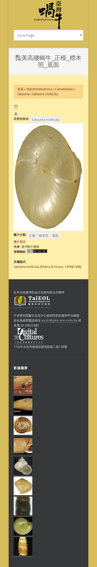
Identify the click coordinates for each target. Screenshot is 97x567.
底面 (55, 235)
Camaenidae (64, 89)
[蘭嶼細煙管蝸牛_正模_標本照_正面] (23, 554)
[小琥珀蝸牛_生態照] (23, 393)
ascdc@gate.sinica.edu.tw (59, 320)
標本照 (43, 235)
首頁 (20, 89)
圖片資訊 (20, 242)
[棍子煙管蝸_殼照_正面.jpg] (23, 514)
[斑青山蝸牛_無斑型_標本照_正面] (23, 474)
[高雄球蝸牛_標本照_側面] (23, 494)
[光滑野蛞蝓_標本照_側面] (23, 413)
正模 (32, 235)
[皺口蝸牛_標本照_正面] (23, 454)
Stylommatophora (39, 89)
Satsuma (23, 94)
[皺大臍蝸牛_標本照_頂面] (23, 434)
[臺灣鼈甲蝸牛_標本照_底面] (23, 534)
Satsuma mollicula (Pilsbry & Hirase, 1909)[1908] (47, 267)
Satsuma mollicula (45, 94)
